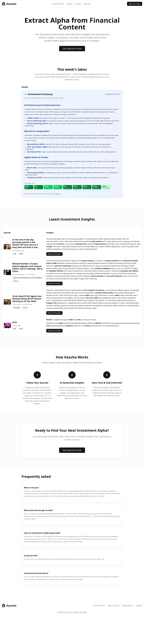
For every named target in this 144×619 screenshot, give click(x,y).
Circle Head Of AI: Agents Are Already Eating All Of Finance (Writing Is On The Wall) (27, 299)
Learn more (56, 194)
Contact (139, 605)
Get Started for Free (72, 48)
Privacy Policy (99, 605)
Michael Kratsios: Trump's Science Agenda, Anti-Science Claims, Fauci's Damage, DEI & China (27, 267)
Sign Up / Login (134, 4)
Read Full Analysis (54, 254)
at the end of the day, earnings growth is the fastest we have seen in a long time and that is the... (25, 243)
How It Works (58, 4)
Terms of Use (113, 605)
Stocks (78, 4)
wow (14, 322)
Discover (87, 4)
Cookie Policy (127, 605)
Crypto (70, 4)
